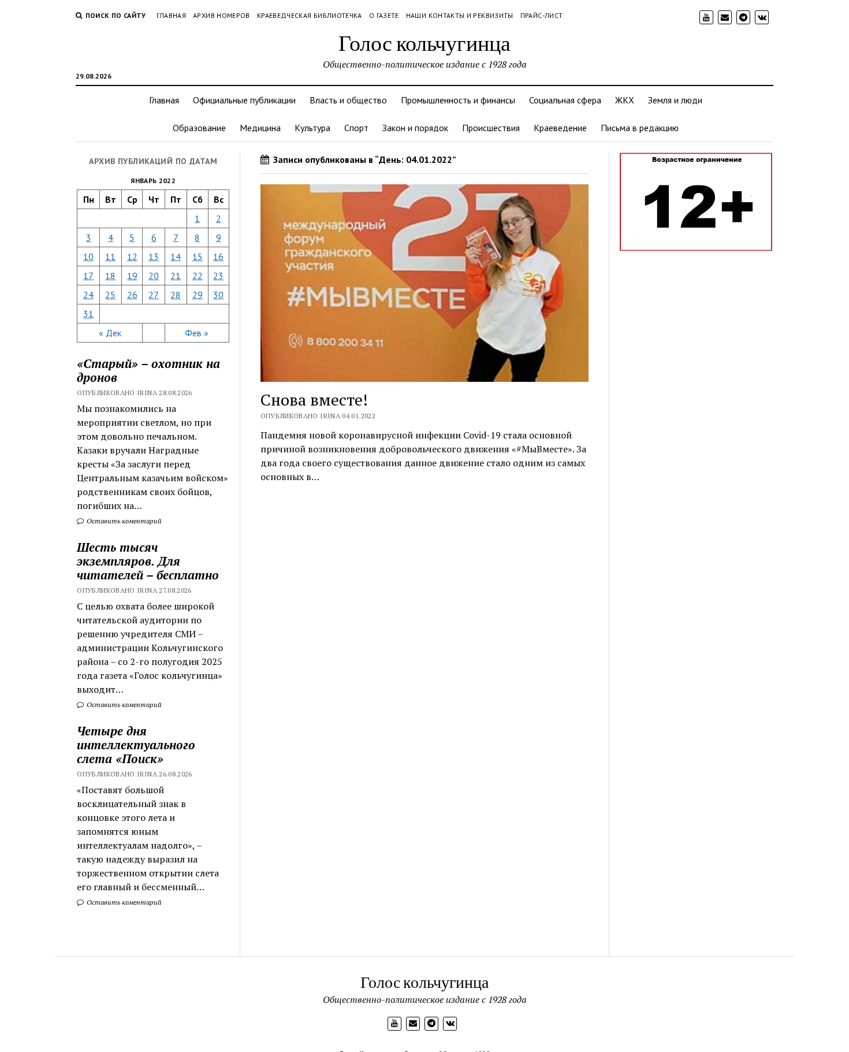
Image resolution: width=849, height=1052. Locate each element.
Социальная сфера (565, 100)
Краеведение (560, 127)
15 (197, 256)
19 (132, 275)
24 (88, 294)
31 (88, 313)
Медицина (260, 127)
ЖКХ (624, 100)
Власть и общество (348, 100)
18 (110, 275)
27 (153, 294)
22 (197, 275)
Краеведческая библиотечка (309, 15)
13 (153, 256)
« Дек (110, 333)
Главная (172, 15)
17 (88, 275)
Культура (312, 127)
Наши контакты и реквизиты (459, 15)
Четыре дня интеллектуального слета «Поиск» (136, 744)
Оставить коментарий (123, 520)
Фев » (196, 333)
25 (110, 294)
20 (153, 275)
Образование (199, 127)
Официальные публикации (244, 100)
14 (175, 256)
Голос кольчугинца (424, 42)
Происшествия (491, 127)
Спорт (356, 127)
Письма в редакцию (640, 127)
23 (218, 275)
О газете (384, 15)
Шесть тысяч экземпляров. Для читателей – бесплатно (148, 561)
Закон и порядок (415, 127)
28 (175, 294)
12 (132, 256)
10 (88, 256)
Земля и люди (675, 100)
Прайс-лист (541, 15)
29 (197, 294)
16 (218, 256)
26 (132, 294)
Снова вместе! (314, 399)
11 (110, 256)
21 (175, 275)
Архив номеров (221, 15)
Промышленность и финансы (458, 100)
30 (218, 294)
